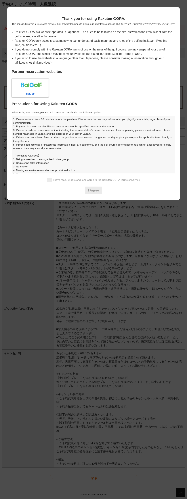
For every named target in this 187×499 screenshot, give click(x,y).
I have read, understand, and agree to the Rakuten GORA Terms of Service (96, 179)
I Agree (93, 190)
